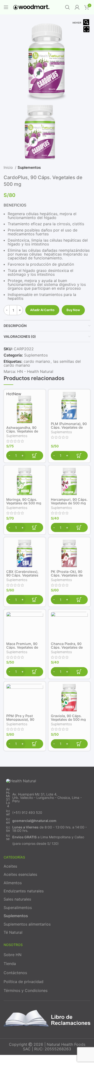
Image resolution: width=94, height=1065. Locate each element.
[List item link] (47, 798)
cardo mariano (37, 361)
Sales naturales (17, 899)
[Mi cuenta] (77, 7)
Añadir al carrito (42, 310)
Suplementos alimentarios (27, 924)
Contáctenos (15, 972)
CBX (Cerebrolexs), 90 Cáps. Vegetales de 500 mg (22, 575)
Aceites (10, 866)
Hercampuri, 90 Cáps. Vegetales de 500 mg (69, 501)
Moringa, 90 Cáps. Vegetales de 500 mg (23, 501)
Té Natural (13, 932)
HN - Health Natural (35, 371)
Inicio (9, 167)
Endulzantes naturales (24, 891)
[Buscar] (67, 7)
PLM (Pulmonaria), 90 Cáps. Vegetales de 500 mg (69, 427)
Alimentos (13, 882)
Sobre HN (12, 954)
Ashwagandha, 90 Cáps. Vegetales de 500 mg (22, 431)
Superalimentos (18, 907)
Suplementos (29, 167)
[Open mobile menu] (6, 7)
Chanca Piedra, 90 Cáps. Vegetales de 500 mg (67, 647)
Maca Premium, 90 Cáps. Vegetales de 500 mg (22, 647)
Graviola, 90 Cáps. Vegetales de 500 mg (68, 717)
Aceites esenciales (20, 874)
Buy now (73, 310)
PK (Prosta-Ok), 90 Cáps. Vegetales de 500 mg (67, 575)
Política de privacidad (23, 981)
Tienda (10, 963)
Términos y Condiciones (25, 990)
